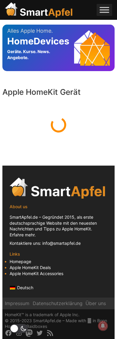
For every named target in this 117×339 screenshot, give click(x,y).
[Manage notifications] (103, 326)
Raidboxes (36, 326)
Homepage (20, 261)
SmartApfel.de (24, 217)
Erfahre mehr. (23, 234)
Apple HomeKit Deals (30, 267)
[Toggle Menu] (104, 10)
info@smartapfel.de (61, 243)
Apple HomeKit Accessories (36, 273)
